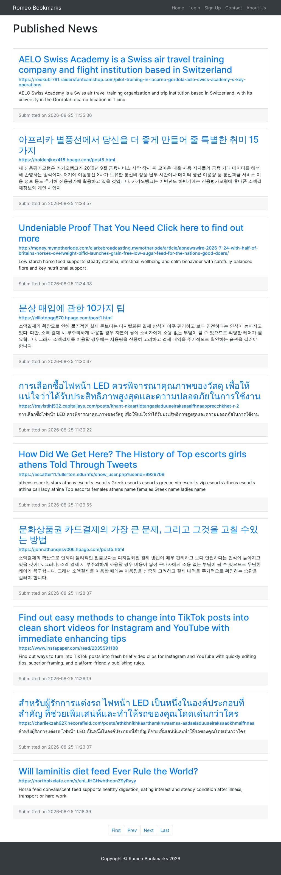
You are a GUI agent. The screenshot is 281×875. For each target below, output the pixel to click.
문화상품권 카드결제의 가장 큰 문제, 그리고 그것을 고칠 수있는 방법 (138, 534)
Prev (132, 830)
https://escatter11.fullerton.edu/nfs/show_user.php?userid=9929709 (91, 474)
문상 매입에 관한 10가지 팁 (72, 308)
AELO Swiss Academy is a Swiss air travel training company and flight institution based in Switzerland (125, 64)
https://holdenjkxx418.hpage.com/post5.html (67, 159)
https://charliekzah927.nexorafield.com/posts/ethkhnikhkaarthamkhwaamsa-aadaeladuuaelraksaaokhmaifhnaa (136, 723)
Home (178, 7)
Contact (233, 7)
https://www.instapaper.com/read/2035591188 (68, 648)
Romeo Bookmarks (37, 7)
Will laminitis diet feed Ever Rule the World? (108, 771)
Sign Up (212, 7)
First (116, 830)
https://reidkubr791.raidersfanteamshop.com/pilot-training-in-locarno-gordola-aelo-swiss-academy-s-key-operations (132, 82)
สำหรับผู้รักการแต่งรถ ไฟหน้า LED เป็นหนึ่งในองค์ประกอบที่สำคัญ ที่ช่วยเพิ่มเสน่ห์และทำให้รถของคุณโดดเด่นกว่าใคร (131, 708)
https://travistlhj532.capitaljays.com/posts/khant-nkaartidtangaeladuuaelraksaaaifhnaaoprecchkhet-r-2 (129, 406)
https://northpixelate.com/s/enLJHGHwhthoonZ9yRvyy (77, 780)
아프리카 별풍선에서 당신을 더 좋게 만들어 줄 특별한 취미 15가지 (139, 144)
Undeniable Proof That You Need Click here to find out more (131, 232)
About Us (256, 7)
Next (149, 830)
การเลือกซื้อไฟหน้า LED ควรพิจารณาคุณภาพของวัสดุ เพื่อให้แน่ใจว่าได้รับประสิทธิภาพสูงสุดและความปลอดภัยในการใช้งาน (140, 390)
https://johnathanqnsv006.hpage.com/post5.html (71, 549)
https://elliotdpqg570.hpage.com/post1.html (66, 317)
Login (194, 7)
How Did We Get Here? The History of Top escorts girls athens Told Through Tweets (132, 459)
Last (165, 830)
